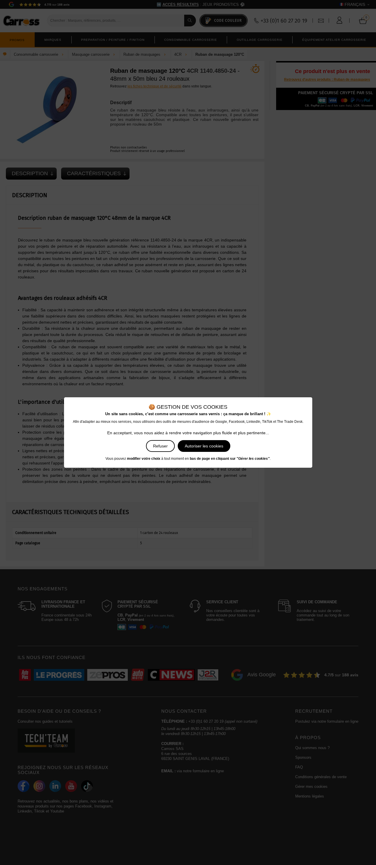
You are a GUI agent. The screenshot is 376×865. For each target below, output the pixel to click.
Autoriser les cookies (204, 446)
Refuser (160, 446)
